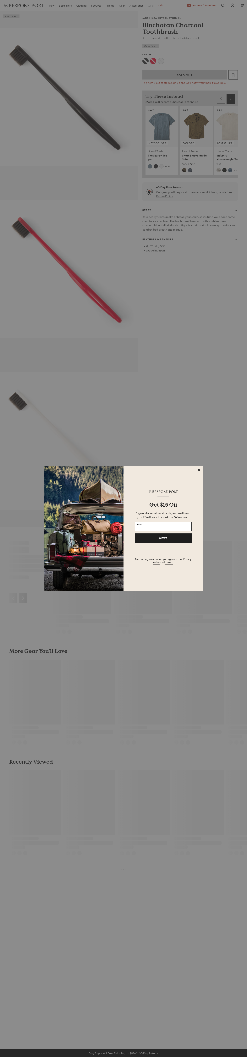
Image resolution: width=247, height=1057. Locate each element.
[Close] (199, 470)
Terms (169, 562)
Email (139, 524)
